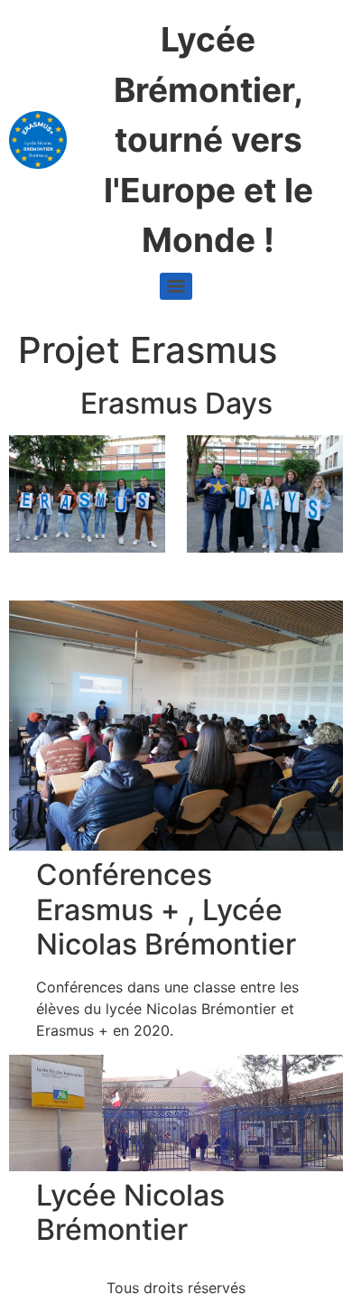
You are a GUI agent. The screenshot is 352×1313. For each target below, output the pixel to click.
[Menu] (176, 286)
